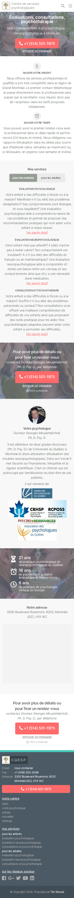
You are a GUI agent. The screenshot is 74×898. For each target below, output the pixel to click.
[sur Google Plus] (11, 878)
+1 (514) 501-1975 (39, 43)
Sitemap (7, 820)
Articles (6, 812)
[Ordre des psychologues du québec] (37, 493)
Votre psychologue (13, 808)
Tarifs (5, 803)
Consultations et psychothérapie (22, 846)
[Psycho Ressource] (37, 521)
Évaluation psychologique (18, 838)
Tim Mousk (57, 891)
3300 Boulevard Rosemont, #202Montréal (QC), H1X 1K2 (35, 778)
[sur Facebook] (4, 878)
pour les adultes (51, 177)
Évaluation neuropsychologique (21, 842)
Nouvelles (8, 816)
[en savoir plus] (37, 232)
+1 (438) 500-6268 (26, 772)
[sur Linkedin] (32, 878)
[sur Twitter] (18, 878)
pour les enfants (23, 177)
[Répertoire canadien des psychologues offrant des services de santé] (37, 509)
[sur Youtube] (25, 878)
